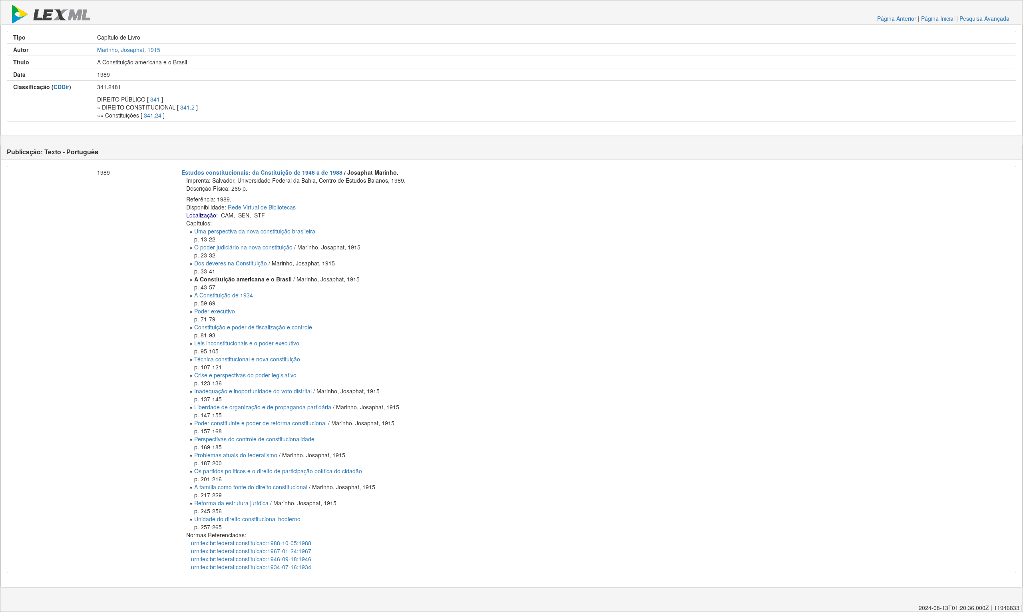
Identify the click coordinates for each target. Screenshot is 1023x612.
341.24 (152, 115)
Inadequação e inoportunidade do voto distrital (253, 391)
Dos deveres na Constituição (230, 263)
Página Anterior (896, 18)
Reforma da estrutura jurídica (231, 503)
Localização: (202, 215)
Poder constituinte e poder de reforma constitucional (260, 423)
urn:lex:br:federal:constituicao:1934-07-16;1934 (251, 567)
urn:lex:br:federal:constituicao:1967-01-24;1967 (251, 551)
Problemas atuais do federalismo (235, 455)
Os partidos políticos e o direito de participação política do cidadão (278, 471)
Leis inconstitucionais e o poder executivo (246, 343)
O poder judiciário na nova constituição (243, 247)
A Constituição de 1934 (223, 295)
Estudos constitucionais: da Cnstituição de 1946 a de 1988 (261, 172)
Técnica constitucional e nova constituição (247, 359)
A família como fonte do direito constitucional (250, 487)
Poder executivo (214, 311)
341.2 (187, 107)
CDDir (61, 87)
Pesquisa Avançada (984, 18)
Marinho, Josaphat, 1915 (128, 50)
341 (155, 99)
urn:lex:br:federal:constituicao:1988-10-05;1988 (251, 543)
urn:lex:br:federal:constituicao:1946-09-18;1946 (251, 559)
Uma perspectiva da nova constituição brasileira (254, 231)
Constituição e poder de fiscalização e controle (253, 327)
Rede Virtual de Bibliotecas (262, 207)
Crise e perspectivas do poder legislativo (245, 375)
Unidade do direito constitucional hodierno (247, 519)
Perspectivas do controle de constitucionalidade (254, 439)
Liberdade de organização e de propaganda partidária (262, 407)
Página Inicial (938, 18)
